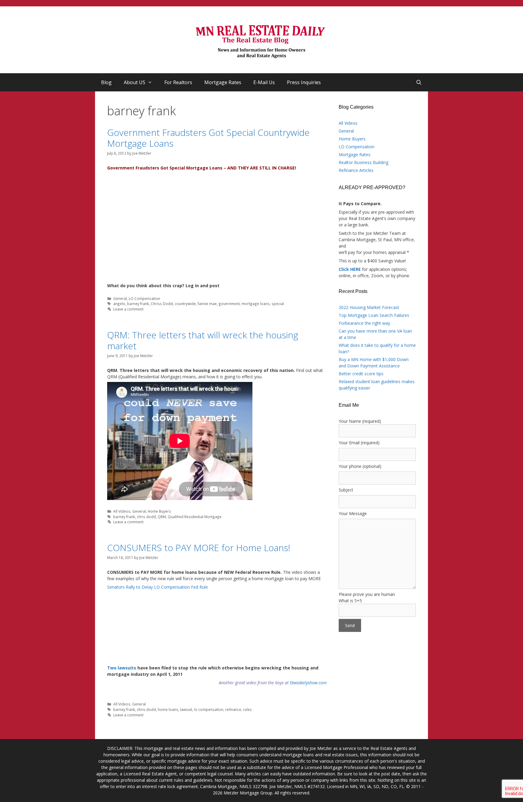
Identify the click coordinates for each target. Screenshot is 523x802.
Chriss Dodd (162, 303)
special (277, 303)
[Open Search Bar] (419, 82)
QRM (162, 516)
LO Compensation (144, 298)
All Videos (121, 511)
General (120, 298)
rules (247, 709)
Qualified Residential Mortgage (195, 516)
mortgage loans (256, 303)
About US (134, 82)
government (229, 303)
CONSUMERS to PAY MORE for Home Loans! (198, 547)
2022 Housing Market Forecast (369, 307)
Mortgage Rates (222, 82)
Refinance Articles (356, 170)
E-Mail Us (264, 82)
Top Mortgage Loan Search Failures (374, 315)
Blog (106, 82)
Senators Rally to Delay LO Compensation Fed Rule (157, 587)
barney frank (138, 303)
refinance (233, 709)
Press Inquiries (304, 82)
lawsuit (186, 709)
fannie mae (207, 303)
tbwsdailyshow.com (308, 682)
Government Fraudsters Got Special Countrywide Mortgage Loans (208, 138)
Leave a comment (128, 309)
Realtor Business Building (363, 162)
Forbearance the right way (364, 323)
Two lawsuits (121, 668)
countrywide (185, 303)
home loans (168, 709)
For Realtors (178, 82)
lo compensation (208, 709)
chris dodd (146, 516)
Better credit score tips (361, 373)
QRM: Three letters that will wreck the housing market (202, 340)
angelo (119, 303)
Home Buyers (159, 511)
